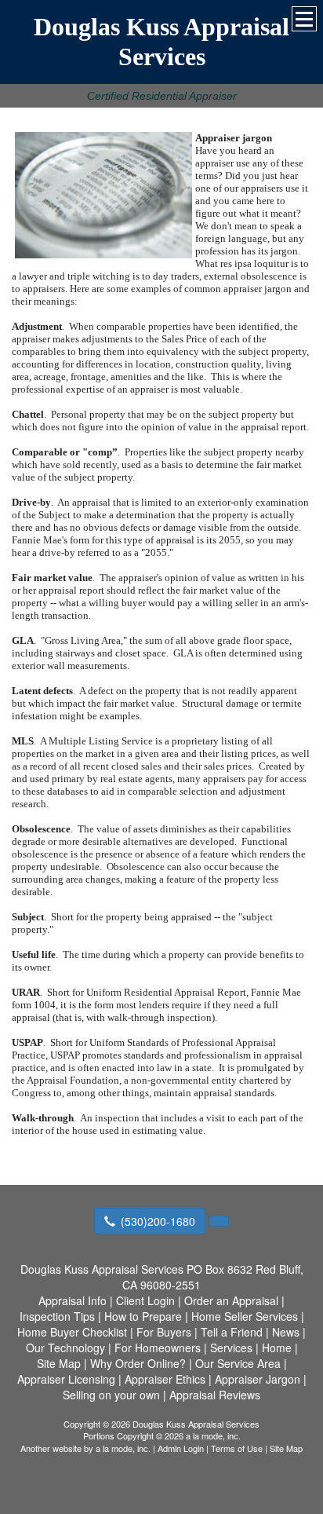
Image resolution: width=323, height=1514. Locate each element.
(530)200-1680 (158, 1221)
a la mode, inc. (123, 1448)
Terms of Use (237, 1448)
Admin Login (181, 1448)
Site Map (286, 1448)
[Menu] (304, 18)
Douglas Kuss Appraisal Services (161, 42)
